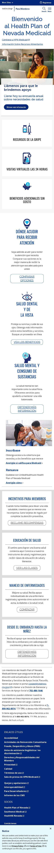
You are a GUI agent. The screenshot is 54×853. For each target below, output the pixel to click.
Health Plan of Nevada (17, 807)
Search (44, 11)
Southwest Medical (15, 811)
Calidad (8, 768)
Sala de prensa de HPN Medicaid (22, 776)
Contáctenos (10, 823)
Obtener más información (16, 107)
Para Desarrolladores (16, 791)
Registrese (47, 3)
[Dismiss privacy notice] (50, 829)
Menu (50, 11)
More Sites (6, 3)
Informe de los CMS (14, 795)
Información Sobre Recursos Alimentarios (22, 44)
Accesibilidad (11, 738)
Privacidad (10, 764)
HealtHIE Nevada (14, 815)
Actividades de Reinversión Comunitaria (25, 742)
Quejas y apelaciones (16, 783)
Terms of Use (36, 846)
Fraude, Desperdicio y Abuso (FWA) (22, 746)
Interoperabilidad (14, 787)
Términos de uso (14, 772)
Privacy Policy (18, 846)
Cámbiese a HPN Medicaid (16, 39)
